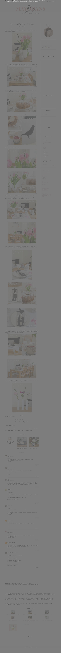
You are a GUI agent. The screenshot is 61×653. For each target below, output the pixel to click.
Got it (53, 1)
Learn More (49, 1)
